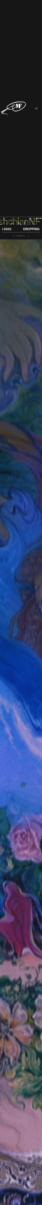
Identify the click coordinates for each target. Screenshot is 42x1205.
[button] (36, 108)
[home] (13, 108)
